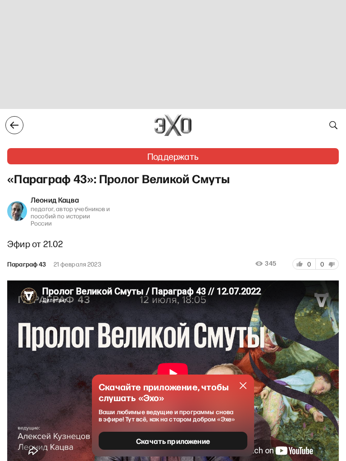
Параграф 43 (26, 264)
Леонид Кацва (55, 199)
